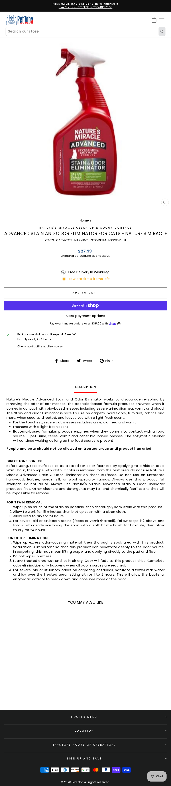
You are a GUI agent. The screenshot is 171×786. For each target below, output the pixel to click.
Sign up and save (84, 758)
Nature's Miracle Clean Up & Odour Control (85, 228)
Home (84, 220)
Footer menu (84, 717)
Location (84, 731)
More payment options (85, 316)
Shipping (67, 256)
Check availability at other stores (40, 346)
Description (85, 387)
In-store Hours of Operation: (84, 745)
